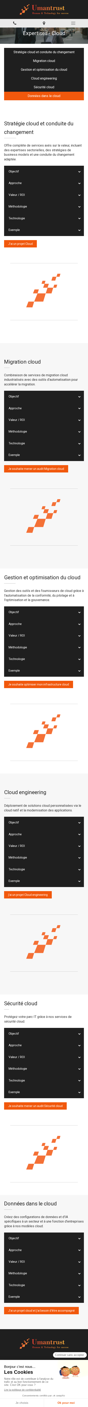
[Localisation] (44, 23)
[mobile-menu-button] (73, 23)
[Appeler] (14, 23)
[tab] (44, 171)
